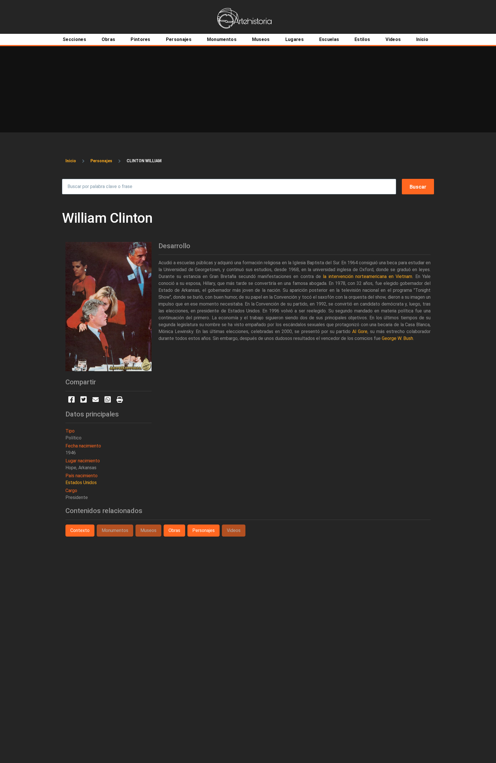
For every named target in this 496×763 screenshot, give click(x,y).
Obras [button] (174, 530)
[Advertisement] (248, 89)
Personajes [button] (203, 530)
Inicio (70, 161)
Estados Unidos (81, 482)
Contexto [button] (80, 530)
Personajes (101, 161)
